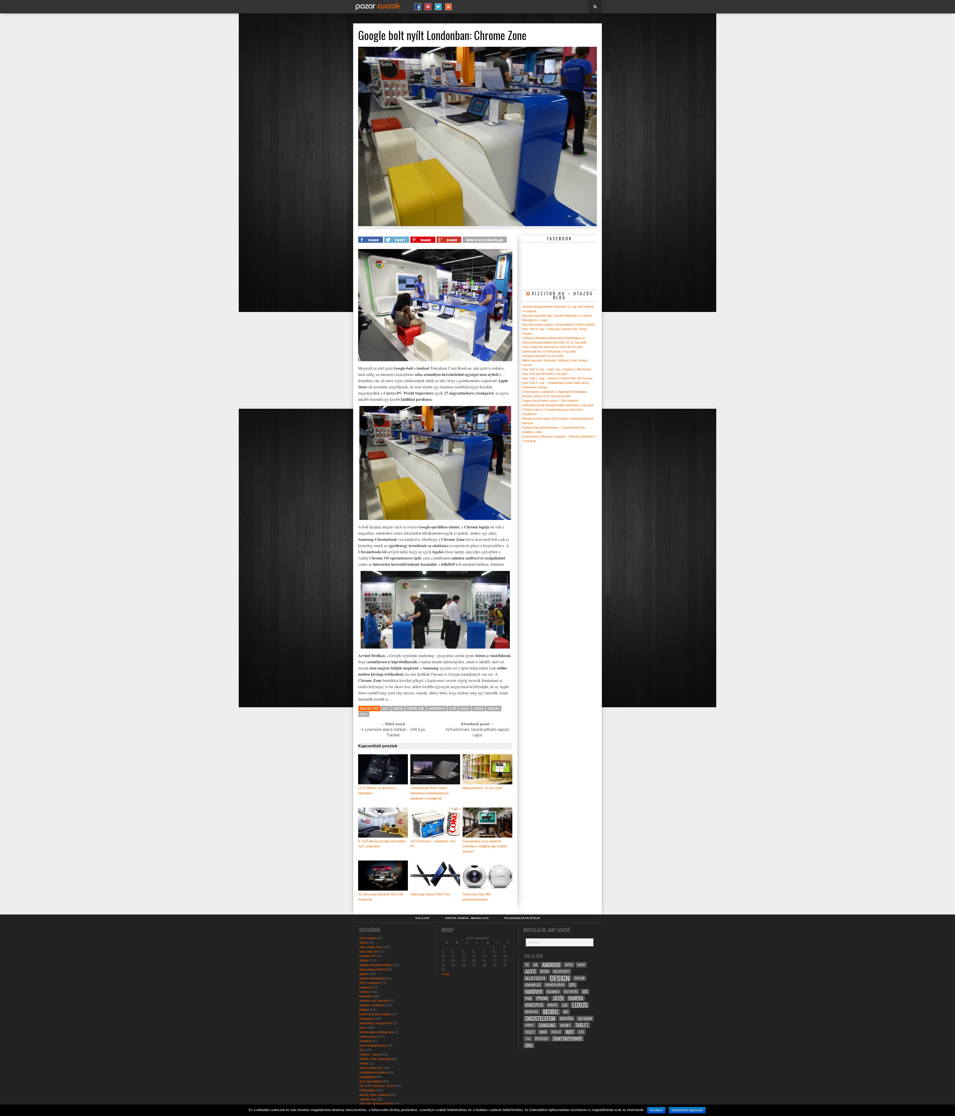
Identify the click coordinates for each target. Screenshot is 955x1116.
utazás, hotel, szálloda (374, 1095)
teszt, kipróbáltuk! (371, 1081)
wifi (570, 1032)
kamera (576, 998)
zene (581, 1032)
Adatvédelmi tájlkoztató (687, 1110)
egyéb (363, 974)
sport (565, 1025)
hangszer (365, 987)
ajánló (363, 942)
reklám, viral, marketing (375, 1059)
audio (581, 965)
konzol (553, 1005)
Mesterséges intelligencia (376, 1032)
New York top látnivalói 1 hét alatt (544, 374)
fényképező (532, 984)
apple (569, 964)
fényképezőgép (555, 984)
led (564, 1005)
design (364, 960)
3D (527, 965)
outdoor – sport (369, 1054)
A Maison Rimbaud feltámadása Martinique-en (553, 338)
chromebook (436, 708)
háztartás (365, 996)
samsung (493, 708)
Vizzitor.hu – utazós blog (562, 296)
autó (530, 971)
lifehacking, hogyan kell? (376, 1023)
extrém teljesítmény (372, 978)
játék (558, 998)
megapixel (531, 1011)
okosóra (566, 1018)
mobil (551, 1012)
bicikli (544, 971)
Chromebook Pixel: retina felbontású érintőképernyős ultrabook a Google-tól (429, 793)
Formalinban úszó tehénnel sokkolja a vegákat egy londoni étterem (485, 846)
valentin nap (367, 1099)
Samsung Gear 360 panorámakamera (476, 896)
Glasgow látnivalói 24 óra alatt (542, 356)
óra (361, 1050)
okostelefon (540, 1018)
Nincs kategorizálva (372, 1045)
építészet (541, 1038)
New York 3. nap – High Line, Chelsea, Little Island (556, 369)
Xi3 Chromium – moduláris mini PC (432, 843)
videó (543, 1031)
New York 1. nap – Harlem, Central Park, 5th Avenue (557, 378)
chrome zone (415, 708)
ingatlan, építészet (371, 1005)
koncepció (366, 1018)
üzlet (364, 714)
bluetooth (535, 978)
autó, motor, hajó (370, 947)
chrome (398, 708)
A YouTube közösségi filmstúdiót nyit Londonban (381, 843)
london (478, 708)
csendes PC (367, 956)
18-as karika (367, 938)
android (551, 964)
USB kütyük (367, 1090)
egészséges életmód (373, 969)
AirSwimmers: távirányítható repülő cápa (477, 732)
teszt (530, 1032)
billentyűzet (562, 971)
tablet (581, 1025)
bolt (386, 708)
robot (529, 1025)
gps (572, 985)
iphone (542, 998)
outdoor (585, 1018)
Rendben (656, 1110)
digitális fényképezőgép (375, 965)
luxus (363, 1027)
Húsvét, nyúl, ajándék (373, 1001)
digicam (579, 978)
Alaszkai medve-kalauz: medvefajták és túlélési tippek (558, 324)
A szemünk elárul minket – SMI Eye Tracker (393, 732)
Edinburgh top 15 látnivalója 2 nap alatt (548, 351)
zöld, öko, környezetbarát (376, 1104)
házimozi (553, 991)
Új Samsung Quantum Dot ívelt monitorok (380, 896)
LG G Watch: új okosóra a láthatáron (377, 790)
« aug (445, 974)
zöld (527, 1039)
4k (535, 964)
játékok (364, 1010)
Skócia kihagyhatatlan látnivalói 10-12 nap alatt (554, 342)
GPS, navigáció (369, 983)
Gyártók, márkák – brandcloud (466, 918)
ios (585, 991)
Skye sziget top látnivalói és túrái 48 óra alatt (552, 347)
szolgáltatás (367, 1077)
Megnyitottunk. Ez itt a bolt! (483, 788)
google (465, 708)
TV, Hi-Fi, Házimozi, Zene (376, 1086)
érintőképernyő (567, 1038)
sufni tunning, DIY (371, 1068)
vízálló (556, 1032)
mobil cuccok (368, 1036)
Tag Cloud (422, 918)
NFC (566, 1011)
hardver (364, 992)
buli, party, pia (368, 951)
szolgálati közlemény (373, 1072)
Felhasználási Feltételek (522, 918)
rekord (363, 1063)
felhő (452, 708)
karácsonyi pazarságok (375, 1014)
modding (365, 1041)
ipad (528, 998)
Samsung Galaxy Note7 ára (430, 894)
